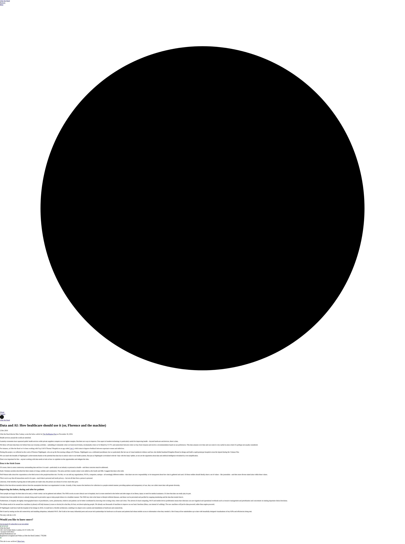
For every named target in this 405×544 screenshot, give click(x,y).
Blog (1, 5)
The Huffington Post (50, 434)
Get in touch (4, 524)
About (2, 412)
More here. (21, 541)
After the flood (5, 1)
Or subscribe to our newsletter (19, 524)
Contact (2, 414)
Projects (2, 3)
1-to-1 (72, 448)
